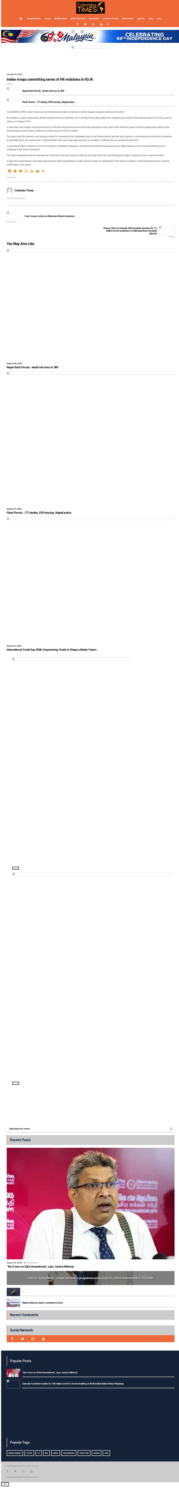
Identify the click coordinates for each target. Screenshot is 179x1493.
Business (94, 18)
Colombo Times (24, 190)
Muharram (68, 1453)
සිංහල (159, 18)
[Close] (5, 1484)
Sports (140, 18)
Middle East (60, 18)
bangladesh (15, 1453)
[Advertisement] (91, 1104)
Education (127, 18)
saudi (96, 1453)
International (78, 18)
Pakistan (84, 1453)
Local (47, 18)
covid (29, 1453)
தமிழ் (151, 18)
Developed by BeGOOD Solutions (22, 1477)
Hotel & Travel (110, 18)
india (55, 1453)
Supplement (33, 18)
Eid (46, 1453)
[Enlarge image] (15, 868)
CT (38, 1453)
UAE (106, 1453)
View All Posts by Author (16, 198)
